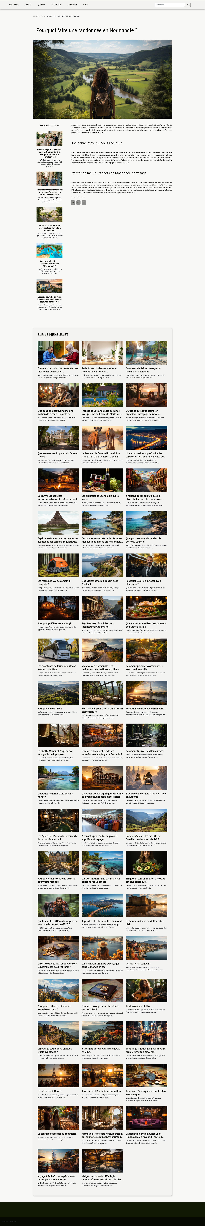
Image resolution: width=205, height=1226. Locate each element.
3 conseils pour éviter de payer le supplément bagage (100, 837)
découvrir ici (94, 155)
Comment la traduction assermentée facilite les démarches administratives (58, 371)
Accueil (35, 16)
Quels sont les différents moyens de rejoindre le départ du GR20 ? (57, 922)
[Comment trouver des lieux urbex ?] (146, 735)
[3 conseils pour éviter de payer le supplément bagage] (102, 820)
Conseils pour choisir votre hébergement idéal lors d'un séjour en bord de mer (49, 299)
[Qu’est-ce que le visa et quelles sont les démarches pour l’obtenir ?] (58, 948)
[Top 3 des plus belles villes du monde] (102, 905)
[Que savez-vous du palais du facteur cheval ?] (58, 437)
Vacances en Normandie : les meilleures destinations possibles (100, 667)
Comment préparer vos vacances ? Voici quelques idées (144, 667)
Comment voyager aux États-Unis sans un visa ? (100, 1007)
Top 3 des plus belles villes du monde (102, 921)
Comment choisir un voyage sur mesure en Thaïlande (143, 370)
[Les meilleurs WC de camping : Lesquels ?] (58, 565)
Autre (85, 4)
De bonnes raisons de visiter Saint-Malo (145, 922)
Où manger (72, 4)
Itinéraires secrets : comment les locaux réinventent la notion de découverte (50, 192)
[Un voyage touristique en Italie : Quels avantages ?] (58, 1033)
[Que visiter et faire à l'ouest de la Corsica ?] (102, 565)
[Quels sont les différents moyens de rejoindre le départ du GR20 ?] (58, 905)
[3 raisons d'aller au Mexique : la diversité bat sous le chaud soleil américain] (146, 480)
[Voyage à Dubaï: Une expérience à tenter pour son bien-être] (58, 1160)
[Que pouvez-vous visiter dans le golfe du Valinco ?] (146, 522)
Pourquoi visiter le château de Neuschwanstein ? (54, 1007)
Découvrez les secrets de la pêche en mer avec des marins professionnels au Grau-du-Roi (102, 541)
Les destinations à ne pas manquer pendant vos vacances (101, 880)
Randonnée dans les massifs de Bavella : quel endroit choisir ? (143, 837)
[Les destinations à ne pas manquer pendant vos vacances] (102, 863)
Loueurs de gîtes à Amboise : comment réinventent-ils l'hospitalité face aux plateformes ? (49, 153)
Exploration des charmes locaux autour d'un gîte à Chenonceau (50, 228)
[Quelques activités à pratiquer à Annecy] (58, 777)
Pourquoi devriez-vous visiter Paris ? (146, 708)
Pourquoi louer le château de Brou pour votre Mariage (56, 880)
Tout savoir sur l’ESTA (138, 1006)
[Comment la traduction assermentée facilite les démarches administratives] (58, 352)
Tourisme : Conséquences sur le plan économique (146, 1092)
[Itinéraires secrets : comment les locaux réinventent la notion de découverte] (49, 179)
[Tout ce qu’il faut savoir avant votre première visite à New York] (146, 1033)
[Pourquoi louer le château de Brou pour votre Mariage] (58, 863)
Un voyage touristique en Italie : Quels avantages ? (55, 1050)
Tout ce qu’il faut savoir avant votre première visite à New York (145, 1050)
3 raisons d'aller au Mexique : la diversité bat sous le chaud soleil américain (144, 499)
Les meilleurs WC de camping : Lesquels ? (54, 582)
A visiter (27, 4)
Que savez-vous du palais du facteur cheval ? (58, 455)
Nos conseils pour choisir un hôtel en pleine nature (102, 710)
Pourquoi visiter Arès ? (50, 708)
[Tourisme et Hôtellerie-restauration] (102, 1075)
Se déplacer (56, 4)
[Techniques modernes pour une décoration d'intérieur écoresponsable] (102, 352)
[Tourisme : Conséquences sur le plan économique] (146, 1075)
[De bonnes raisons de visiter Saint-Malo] (146, 905)
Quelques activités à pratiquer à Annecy (55, 795)
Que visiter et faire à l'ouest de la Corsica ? (100, 582)
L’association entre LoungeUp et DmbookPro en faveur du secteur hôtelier (144, 1137)
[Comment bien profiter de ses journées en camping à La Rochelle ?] (102, 735)
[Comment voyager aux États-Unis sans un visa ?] (102, 990)
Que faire (41, 4)
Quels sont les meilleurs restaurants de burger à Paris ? (146, 625)
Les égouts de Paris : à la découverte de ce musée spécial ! (57, 837)
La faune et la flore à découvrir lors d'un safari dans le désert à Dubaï (101, 455)
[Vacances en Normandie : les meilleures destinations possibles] (102, 650)
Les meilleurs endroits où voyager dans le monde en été (100, 965)
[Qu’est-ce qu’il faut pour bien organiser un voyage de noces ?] (146, 395)
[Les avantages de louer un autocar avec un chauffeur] (58, 650)
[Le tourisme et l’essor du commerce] (58, 1118)
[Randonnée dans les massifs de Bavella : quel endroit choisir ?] (146, 820)
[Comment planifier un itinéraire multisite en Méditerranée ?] (49, 250)
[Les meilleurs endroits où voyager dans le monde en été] (102, 948)
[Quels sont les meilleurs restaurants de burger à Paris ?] (146, 607)
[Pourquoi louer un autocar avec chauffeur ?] (146, 565)
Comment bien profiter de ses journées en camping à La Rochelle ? (102, 752)
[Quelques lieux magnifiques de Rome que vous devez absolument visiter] (102, 777)
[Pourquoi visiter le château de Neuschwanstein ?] (58, 990)
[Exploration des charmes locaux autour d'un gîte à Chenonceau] (49, 214)
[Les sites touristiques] (58, 1075)
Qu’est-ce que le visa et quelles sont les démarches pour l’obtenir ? (57, 965)
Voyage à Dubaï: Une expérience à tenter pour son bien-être (56, 1178)
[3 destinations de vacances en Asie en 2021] (102, 1033)
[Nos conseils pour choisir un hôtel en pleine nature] (102, 692)
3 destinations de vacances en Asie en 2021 (101, 1050)
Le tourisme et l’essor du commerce (57, 1133)
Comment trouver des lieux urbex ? (145, 751)
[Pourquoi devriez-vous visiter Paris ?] (146, 692)
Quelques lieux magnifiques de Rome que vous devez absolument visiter (102, 795)
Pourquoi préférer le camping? (54, 623)
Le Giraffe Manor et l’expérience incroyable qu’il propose (55, 752)
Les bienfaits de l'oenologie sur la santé (100, 497)
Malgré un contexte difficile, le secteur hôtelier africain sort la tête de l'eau (101, 1179)
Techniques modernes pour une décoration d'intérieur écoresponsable (99, 371)
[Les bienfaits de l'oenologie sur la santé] (102, 480)
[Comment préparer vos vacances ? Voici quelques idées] (146, 650)
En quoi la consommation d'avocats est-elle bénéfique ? (145, 880)
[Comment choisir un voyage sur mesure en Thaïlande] (146, 352)
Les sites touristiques (49, 1091)
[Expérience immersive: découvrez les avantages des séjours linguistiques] (58, 522)
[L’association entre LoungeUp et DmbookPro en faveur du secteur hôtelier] (146, 1118)
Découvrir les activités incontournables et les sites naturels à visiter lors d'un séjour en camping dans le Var (58, 500)
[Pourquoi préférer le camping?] (58, 607)
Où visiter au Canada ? (138, 963)
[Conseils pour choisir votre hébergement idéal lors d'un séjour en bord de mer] (49, 286)
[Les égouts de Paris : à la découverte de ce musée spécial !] (58, 820)
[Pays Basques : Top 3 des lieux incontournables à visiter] (102, 607)
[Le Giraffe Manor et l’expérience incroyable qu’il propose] (58, 735)
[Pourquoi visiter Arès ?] (58, 692)
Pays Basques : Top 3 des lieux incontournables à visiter (98, 625)
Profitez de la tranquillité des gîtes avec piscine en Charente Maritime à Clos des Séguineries (102, 414)
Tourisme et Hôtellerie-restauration (101, 1091)
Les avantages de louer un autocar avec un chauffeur (57, 667)
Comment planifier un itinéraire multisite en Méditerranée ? (49, 263)
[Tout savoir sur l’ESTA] (146, 990)
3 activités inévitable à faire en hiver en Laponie (146, 795)
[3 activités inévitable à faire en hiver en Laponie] (146, 777)
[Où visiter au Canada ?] (146, 948)
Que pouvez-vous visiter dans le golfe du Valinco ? (143, 540)
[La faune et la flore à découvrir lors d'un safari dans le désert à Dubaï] (102, 437)
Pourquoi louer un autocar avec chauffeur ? (143, 582)
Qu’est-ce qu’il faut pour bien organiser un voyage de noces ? (143, 412)
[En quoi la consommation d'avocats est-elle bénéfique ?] (146, 863)
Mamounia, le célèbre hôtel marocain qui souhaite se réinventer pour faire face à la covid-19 (102, 1137)
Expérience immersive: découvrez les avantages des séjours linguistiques (58, 540)
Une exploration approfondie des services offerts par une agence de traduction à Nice (145, 456)
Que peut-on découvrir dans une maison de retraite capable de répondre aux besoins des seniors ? (57, 414)
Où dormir (13, 4)
